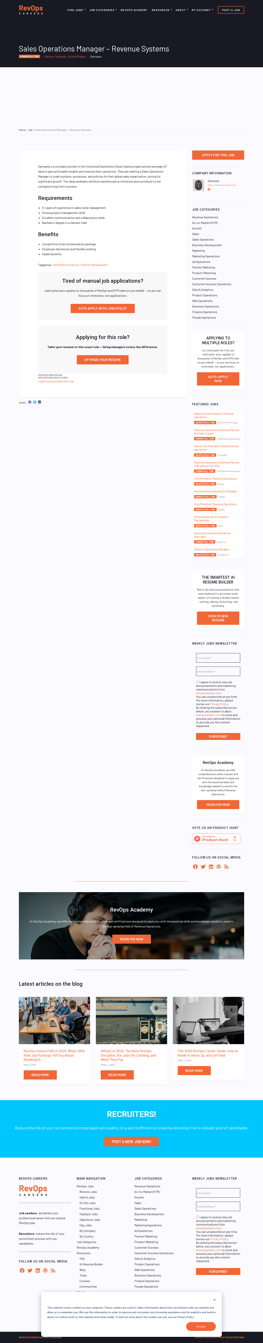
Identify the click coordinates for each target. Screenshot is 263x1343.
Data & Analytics (202, 289)
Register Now (218, 804)
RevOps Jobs (85, 1186)
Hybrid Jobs (87, 1197)
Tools (83, 1275)
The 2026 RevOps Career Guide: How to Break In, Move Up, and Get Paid (208, 1053)
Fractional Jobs (90, 1208)
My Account (201, 10)
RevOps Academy (134, 10)
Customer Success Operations (211, 284)
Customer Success (204, 278)
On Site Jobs (88, 1203)
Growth (197, 228)
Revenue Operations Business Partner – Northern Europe (217, 431)
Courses (85, 1281)
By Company (87, 1230)
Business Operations (205, 306)
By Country (86, 1236)
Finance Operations (204, 312)
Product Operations (204, 295)
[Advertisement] (131, 96)
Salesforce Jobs (90, 1219)
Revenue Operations (205, 217)
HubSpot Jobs (89, 1214)
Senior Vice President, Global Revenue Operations (216, 447)
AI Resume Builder (91, 1264)
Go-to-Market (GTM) (204, 222)
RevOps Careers (30, 1337)
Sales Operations (203, 239)
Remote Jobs (88, 1191)
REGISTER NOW (131, 939)
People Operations (204, 317)
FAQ (82, 1258)
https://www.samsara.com (222, 185)
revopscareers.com (208, 693)
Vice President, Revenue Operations (215, 478)
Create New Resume (218, 618)
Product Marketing (204, 273)
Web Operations (202, 301)
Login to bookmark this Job (56, 381)
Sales (195, 234)
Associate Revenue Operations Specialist (212, 534)
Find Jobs (75, 10)
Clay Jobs (86, 1225)
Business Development (207, 245)
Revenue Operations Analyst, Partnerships (211, 518)
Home (22, 129)
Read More (40, 1075)
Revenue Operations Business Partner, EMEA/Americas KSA (217, 464)
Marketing (198, 250)
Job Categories (102, 10)
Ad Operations (201, 261)
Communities (88, 1286)
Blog (82, 1270)
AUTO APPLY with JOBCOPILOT (102, 308)
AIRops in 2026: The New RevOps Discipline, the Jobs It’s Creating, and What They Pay (128, 1055)
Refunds (239, 1337)
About (181, 10)
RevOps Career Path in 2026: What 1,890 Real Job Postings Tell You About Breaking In (54, 1055)
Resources (161, 10)
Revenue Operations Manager (211, 549)
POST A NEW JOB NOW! (131, 1141)
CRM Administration (66, 265)
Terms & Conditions (205, 1337)
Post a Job (231, 10)
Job (30, 129)
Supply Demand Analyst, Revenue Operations (214, 415)
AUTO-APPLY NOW (218, 379)
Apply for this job (218, 155)
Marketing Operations (206, 256)
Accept (201, 1326)
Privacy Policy (219, 704)
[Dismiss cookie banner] (214, 1300)
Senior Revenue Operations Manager (215, 491)
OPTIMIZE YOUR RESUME (103, 359)
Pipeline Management (94, 265)
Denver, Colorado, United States (65, 56)
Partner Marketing (203, 267)
